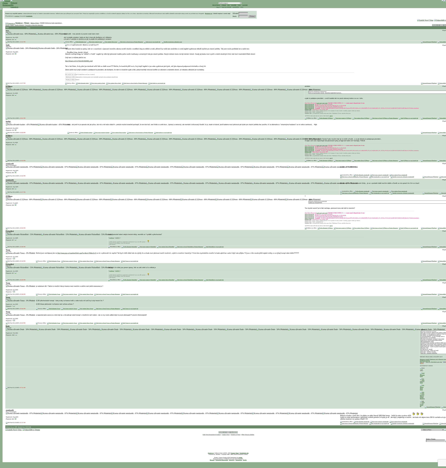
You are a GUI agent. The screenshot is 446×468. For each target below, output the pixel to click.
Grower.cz (19, 23)
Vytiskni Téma (225, 434)
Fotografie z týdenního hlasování (34, 25)
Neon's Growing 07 (309, 105)
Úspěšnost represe (425, 360)
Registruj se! (208, 13)
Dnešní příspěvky (19, 25)
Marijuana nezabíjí (425, 359)
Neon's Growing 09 (309, 108)
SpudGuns (111, 238)
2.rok (320, 103)
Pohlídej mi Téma (235, 434)
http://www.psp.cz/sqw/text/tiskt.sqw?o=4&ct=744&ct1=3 (76, 253)
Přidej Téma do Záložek (247, 434)
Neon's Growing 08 (309, 107)
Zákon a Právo (35, 23)
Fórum (26, 23)
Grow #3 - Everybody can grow (434, 362)
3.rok (323, 103)
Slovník (7, 25)
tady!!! (331, 115)
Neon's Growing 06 (309, 104)
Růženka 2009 (308, 109)
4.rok (326, 103)
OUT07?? (117, 238)
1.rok (317, 103)
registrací (17, 16)
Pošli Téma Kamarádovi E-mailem (212, 434)
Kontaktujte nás (244, 453)
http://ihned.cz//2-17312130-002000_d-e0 (79, 61)
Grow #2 (422, 362)
